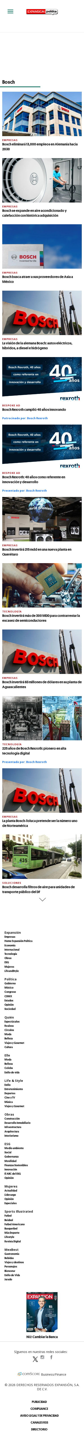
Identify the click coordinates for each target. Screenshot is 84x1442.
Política (10, 979)
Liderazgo (10, 1195)
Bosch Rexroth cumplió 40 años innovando (34, 409)
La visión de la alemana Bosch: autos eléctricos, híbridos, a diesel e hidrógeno (37, 345)
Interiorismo (11, 1136)
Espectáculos (11, 1021)
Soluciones (11, 882)
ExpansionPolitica (51, 1357)
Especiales (10, 1203)
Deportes (9, 1093)
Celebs (8, 1068)
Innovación (10, 1169)
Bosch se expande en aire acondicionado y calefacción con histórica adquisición (34, 213)
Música (8, 1102)
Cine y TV (9, 1097)
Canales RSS (39, 1422)
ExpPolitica (33, 1357)
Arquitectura (11, 1131)
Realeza (9, 1026)
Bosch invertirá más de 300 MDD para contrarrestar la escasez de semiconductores (41, 618)
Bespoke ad (11, 405)
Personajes (10, 1266)
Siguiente (42, 899)
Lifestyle (9, 1237)
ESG (6, 962)
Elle (7, 1055)
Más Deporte (11, 1233)
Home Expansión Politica (18, 941)
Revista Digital (12, 1241)
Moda (7, 1034)
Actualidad (10, 1190)
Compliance (39, 1408)
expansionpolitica (42, 1357)
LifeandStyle (11, 971)
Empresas (10, 140)
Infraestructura (12, 1127)
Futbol (8, 1216)
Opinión (9, 1005)
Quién (9, 1017)
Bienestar (9, 1271)
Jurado (8, 1279)
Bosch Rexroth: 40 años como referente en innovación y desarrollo (33, 479)
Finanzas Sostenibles (16, 1165)
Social (7, 1152)
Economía (9, 945)
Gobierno (10, 983)
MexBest (11, 1249)
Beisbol (8, 1220)
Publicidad (39, 1402)
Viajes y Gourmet (14, 1043)
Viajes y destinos (14, 1262)
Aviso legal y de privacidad (39, 1415)
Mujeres (9, 967)
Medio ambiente (14, 1148)
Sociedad (9, 1009)
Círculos (9, 1030)
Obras (7, 958)
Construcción (12, 1118)
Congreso (10, 992)
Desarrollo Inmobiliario (17, 1123)
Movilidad (10, 1161)
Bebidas (9, 1258)
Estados (8, 1000)
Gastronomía (11, 1254)
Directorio (39, 1429)
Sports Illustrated (18, 1211)
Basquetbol (10, 1228)
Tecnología (12, 611)
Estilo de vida (11, 1072)
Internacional (11, 949)
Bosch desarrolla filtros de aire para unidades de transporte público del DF (38, 889)
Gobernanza (11, 1156)
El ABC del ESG (12, 1174)
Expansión (12, 932)
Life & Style (13, 1081)
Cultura (8, 1047)
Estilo (7, 1085)
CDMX (8, 996)
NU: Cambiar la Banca (42, 1336)
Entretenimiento (13, 1089)
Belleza (8, 1038)
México (8, 987)
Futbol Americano (14, 1224)
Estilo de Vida (12, 1275)
